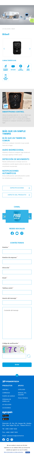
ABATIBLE (5, 389)
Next (30, 49)
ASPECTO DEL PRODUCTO (17, 195)
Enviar (17, 364)
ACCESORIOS (6, 408)
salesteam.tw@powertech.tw (15, 435)
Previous (4, 49)
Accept (27, 452)
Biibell (13, 29)
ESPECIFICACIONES (17, 188)
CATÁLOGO (21, 389)
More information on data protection (13, 452)
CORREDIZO (6, 393)
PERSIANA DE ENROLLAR (6, 400)
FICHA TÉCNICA (23, 398)
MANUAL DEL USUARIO (22, 394)
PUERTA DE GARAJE (8, 396)
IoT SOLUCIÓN (6, 29)
